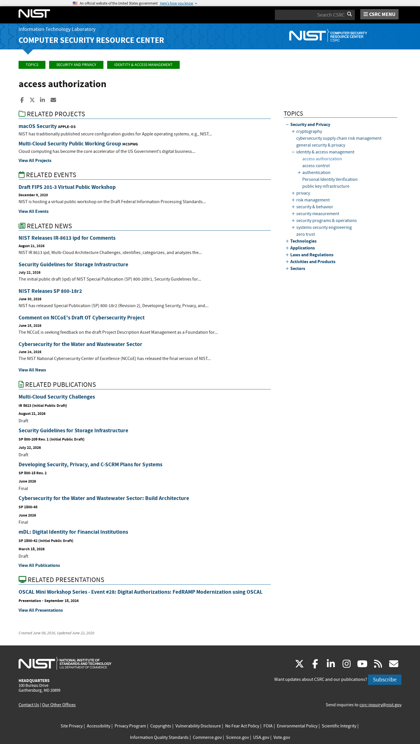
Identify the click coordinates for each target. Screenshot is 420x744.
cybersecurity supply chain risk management (338, 138)
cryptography (309, 131)
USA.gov (261, 737)
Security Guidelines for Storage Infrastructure (73, 264)
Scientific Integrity (339, 726)
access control (316, 166)
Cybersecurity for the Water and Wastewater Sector (80, 344)
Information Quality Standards (159, 737)
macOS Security (38, 126)
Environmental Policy (297, 726)
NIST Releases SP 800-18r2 (50, 291)
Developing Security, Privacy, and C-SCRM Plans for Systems (90, 464)
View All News (32, 370)
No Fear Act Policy (242, 726)
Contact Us (29, 705)
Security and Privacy (76, 64)
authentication (316, 172)
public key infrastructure (325, 186)
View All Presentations (41, 610)
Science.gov (237, 737)
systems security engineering (324, 227)
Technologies (303, 241)
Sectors (297, 268)
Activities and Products (312, 262)
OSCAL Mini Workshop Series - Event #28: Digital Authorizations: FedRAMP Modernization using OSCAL (141, 591)
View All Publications (39, 565)
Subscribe (385, 679)
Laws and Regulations (311, 255)
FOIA (268, 726)
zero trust (305, 234)
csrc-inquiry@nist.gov (380, 705)
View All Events (34, 211)
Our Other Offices (59, 705)
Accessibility (98, 726)
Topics (32, 64)
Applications (302, 248)
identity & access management (143, 64)
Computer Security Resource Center (91, 40)
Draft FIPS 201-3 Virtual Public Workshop (67, 187)
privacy (303, 193)
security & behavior (314, 207)
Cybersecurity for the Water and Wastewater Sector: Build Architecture (104, 498)
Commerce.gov (207, 737)
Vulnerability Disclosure (198, 726)
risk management (313, 200)
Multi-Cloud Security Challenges (57, 396)
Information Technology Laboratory (57, 29)
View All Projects (35, 160)
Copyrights (160, 726)
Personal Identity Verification (330, 179)
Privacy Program (130, 726)
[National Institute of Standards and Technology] (65, 663)
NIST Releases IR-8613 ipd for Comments (67, 237)
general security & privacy (320, 145)
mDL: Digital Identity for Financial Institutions (73, 531)
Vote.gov (281, 737)
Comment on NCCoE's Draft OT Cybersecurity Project (82, 317)
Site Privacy (72, 726)
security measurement (317, 214)
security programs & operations (326, 220)
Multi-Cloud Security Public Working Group (70, 143)
